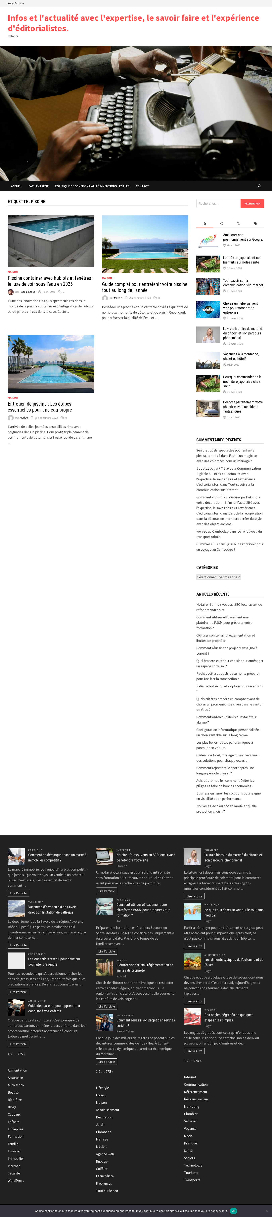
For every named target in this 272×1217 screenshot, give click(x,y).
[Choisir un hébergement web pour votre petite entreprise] (208, 304)
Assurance (15, 1077)
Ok (233, 1210)
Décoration (104, 1117)
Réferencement (195, 1091)
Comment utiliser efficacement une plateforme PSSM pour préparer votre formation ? (224, 622)
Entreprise (37, 954)
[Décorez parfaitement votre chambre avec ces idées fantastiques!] (208, 402)
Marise (118, 298)
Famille (13, 1143)
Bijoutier (102, 1161)
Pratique (35, 850)
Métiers (101, 1146)
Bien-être (15, 1099)
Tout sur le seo (107, 1190)
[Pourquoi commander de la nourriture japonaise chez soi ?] (208, 377)
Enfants (14, 1121)
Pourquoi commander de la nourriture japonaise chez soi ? (242, 381)
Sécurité (14, 1173)
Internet (14, 1166)
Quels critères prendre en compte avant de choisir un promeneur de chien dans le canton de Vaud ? (229, 704)
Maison (13, 272)
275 (20, 1054)
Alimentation (17, 1070)
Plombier (191, 1113)
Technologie (193, 1165)
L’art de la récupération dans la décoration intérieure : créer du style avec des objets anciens (229, 518)
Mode (188, 1136)
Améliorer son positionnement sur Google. (243, 237)
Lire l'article (18, 893)
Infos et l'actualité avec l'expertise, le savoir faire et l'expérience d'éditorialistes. (133, 23)
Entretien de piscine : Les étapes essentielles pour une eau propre (40, 407)
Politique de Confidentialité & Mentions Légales (92, 186)
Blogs (12, 1107)
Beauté (13, 1092)
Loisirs (101, 1095)
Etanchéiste (105, 1176)
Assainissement (107, 1110)
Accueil (16, 186)
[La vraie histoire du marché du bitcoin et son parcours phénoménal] (208, 329)
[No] (267, 1211)
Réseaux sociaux (196, 1099)
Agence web (105, 1154)
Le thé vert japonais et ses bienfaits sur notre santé (242, 260)
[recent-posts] (221, 224)
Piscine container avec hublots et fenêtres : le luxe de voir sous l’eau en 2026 (50, 281)
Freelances (104, 1183)
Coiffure (102, 1168)
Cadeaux (14, 1114)
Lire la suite (194, 896)
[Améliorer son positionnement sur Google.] (208, 235)
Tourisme (35, 902)
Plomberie (103, 1132)
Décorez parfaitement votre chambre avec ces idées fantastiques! (243, 406)
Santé (188, 1150)
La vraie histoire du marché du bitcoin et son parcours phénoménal (242, 333)
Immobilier (16, 1158)
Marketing (191, 1106)
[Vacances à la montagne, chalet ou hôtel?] (208, 354)
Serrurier (190, 1121)
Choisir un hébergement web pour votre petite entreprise (240, 308)
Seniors (189, 1158)
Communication (196, 1084)
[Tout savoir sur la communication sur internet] (208, 281)
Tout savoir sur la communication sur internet (243, 282)
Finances (14, 1151)
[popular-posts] (204, 224)
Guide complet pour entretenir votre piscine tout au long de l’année (144, 287)
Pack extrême (38, 186)
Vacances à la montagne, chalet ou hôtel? (241, 356)
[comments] (238, 224)
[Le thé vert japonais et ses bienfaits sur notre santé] (208, 258)
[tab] (204, 224)
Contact (142, 186)
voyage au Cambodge (212, 531)
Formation (15, 1136)
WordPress (16, 1180)
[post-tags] (255, 224)
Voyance (190, 1128)
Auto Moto (37, 1000)
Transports (192, 1180)
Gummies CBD (207, 544)
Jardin (121, 960)
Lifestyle (102, 1087)
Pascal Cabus (27, 292)
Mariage (102, 1139)
